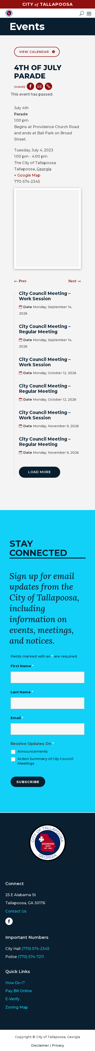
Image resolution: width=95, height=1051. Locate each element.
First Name (22, 666)
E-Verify (12, 999)
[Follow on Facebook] (9, 921)
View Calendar (34, 52)
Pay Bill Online (18, 991)
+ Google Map (27, 175)
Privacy (58, 1045)
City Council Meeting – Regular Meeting (45, 329)
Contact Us (16, 911)
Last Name (22, 692)
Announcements (33, 751)
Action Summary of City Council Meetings (45, 761)
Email (17, 718)
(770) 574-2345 (35, 948)
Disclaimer (40, 1045)
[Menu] (89, 13)
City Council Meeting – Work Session (45, 296)
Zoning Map (16, 1007)
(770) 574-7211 (31, 957)
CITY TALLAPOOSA (47, 4)
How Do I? (15, 983)
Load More (39, 472)
